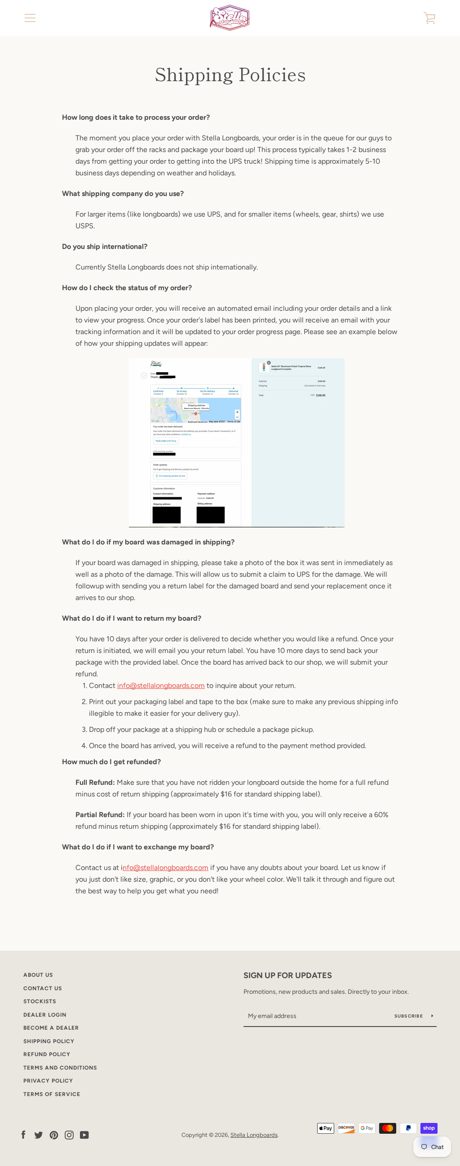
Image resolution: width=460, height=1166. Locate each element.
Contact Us (42, 988)
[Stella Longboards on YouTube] (84, 1134)
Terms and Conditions (60, 1068)
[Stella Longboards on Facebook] (23, 1134)
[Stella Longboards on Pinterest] (53, 1134)
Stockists (39, 1001)
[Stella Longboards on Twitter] (38, 1134)
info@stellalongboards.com (161, 685)
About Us (38, 975)
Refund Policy (47, 1054)
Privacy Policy (48, 1081)
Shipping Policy (49, 1041)
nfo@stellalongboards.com (165, 867)
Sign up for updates (287, 975)
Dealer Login (44, 1015)
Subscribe (409, 1016)
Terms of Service (51, 1094)
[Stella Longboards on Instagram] (69, 1134)
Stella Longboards (254, 1134)
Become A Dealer (51, 1028)
